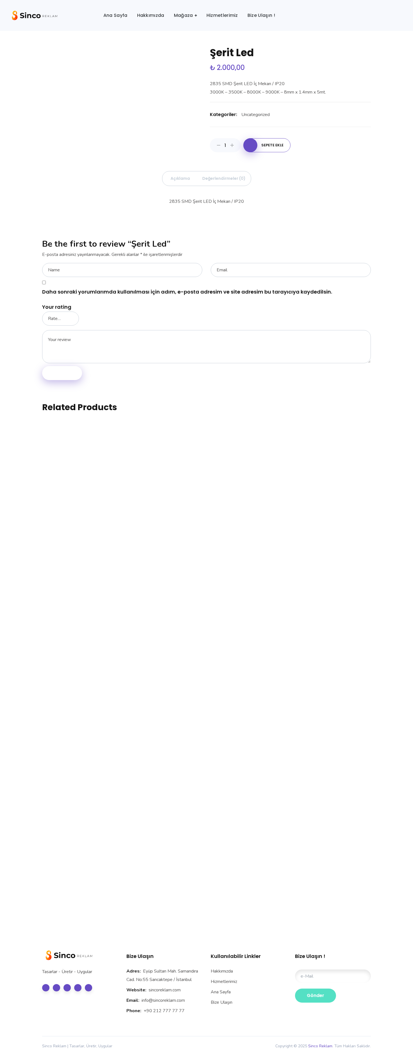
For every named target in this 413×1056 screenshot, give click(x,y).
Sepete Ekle (272, 145)
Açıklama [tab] (180, 178)
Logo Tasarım (80, 505)
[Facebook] (56, 987)
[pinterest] (88, 987)
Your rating (56, 306)
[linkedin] (67, 987)
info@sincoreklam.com (163, 1000)
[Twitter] (45, 987)
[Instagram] (77, 987)
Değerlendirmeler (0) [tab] (224, 178)
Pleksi (248, 850)
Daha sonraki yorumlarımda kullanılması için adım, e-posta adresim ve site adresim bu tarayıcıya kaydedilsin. (187, 291)
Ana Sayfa (221, 992)
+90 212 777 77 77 (164, 1011)
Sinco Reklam (320, 1046)
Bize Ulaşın (221, 1002)
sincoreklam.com (165, 990)
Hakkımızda (222, 971)
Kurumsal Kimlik (164, 505)
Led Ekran (333, 850)
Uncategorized (255, 115)
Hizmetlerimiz (224, 981)
